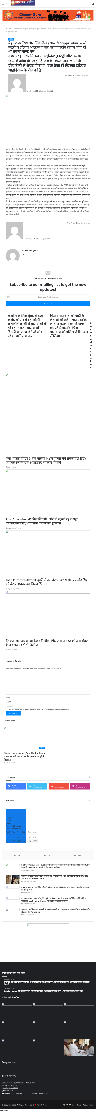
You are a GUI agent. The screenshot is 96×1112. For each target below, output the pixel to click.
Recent (47, 855)
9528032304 (9, 1091)
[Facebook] (1, 1111)
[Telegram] (7, 1111)
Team (91, 1105)
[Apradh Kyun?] (23, 4)
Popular (17, 855)
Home (78, 1105)
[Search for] (93, 4)
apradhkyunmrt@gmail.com (14, 1093)
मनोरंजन (11, 39)
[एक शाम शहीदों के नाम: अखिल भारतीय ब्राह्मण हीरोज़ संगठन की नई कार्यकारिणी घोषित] (17, 1029)
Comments (77, 855)
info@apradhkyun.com (37, 1093)
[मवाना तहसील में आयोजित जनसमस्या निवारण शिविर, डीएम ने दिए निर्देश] (79, 1047)
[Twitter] (3, 1111)
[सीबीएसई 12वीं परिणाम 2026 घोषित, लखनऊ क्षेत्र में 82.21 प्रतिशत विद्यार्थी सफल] (79, 1029)
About (85, 1105)
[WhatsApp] (5, 1111)
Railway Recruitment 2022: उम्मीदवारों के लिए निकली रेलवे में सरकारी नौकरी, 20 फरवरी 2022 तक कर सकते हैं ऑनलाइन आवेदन (55, 866)
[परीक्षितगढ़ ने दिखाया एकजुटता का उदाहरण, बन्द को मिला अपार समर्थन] (17, 1047)
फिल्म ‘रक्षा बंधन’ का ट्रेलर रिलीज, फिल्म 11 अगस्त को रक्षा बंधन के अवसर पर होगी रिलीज (25, 756)
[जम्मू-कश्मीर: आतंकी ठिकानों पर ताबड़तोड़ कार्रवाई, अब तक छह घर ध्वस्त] (48, 1047)
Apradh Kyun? (42, 1105)
